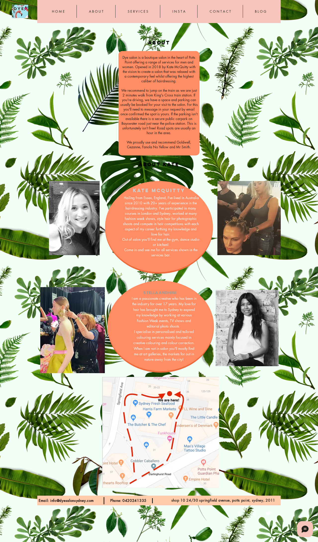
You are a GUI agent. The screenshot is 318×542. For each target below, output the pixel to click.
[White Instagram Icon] (253, 513)
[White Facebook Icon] (239, 513)
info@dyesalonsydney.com (72, 500)
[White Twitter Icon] (268, 513)
